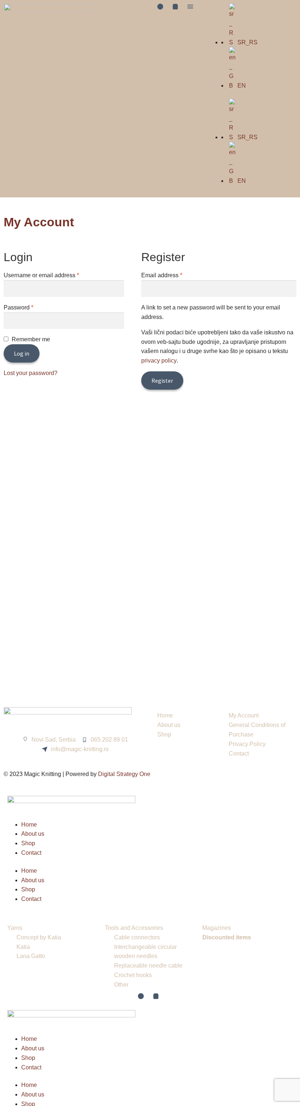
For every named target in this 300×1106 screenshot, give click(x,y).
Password (30, 307)
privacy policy (159, 360)
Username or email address (53, 274)
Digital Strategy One (124, 774)
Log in (21, 353)
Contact (31, 853)
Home (29, 824)
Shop (28, 843)
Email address (173, 274)
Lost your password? (30, 373)
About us (32, 834)
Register (162, 380)
